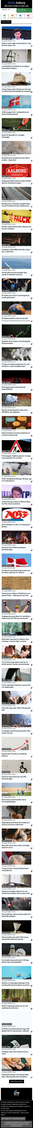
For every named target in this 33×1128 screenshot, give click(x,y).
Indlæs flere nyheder (16, 1081)
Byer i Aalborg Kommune (21, 10)
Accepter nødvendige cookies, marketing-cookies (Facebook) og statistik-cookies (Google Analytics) (17, 1124)
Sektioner (5, 9)
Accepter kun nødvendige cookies (14, 1118)
